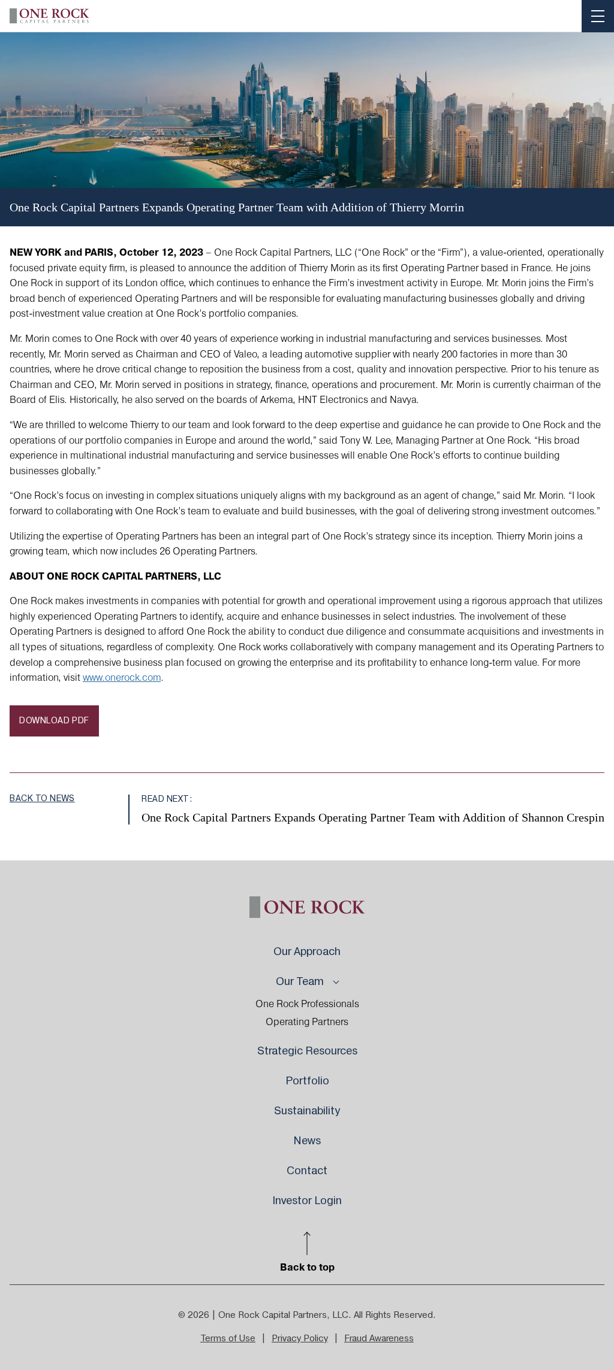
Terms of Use (227, 1338)
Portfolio (307, 1081)
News (307, 1140)
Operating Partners (307, 1022)
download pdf (54, 721)
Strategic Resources (307, 1051)
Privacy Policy (300, 1338)
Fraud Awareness (379, 1338)
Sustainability (307, 1111)
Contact (307, 1170)
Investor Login (307, 1200)
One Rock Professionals (307, 1004)
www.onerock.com (122, 677)
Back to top (307, 1266)
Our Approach (307, 951)
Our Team (300, 981)
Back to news (42, 799)
